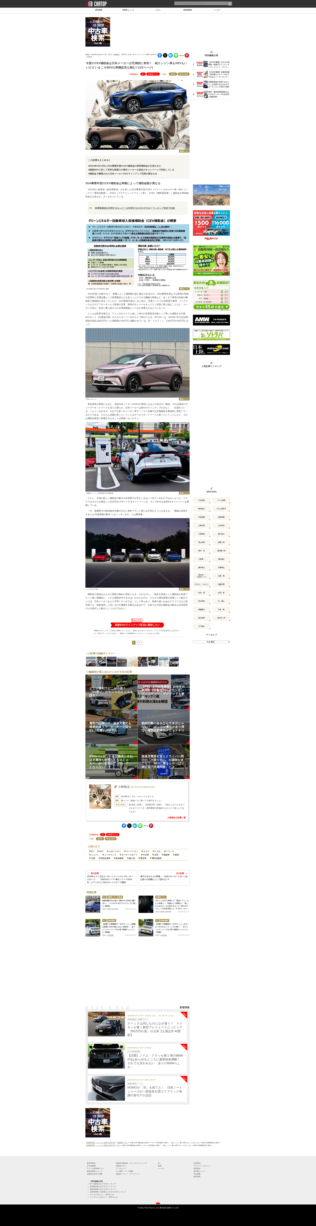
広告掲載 (197, 1174)
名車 (156, 855)
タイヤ (146, 851)
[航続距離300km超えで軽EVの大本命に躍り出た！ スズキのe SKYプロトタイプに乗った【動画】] (92, 904)
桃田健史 (221, 559)
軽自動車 (120, 858)
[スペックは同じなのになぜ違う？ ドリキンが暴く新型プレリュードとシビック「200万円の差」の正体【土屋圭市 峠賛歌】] (106, 1024)
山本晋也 (221, 525)
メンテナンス (110, 855)
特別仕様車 (105, 858)
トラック (170, 851)
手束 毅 (221, 609)
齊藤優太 (201, 609)
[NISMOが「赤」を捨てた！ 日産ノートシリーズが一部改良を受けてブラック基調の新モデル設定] (106, 1088)
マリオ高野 (221, 500)
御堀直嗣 (221, 517)
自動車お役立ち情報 (94, 1174)
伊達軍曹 (201, 517)
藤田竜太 (201, 567)
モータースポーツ (130, 855)
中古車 (146, 855)
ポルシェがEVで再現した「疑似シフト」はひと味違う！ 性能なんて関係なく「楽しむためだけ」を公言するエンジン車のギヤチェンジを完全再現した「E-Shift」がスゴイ (172, 905)
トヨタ (158, 851)
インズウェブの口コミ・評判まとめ (104, 1197)
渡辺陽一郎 (221, 551)
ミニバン (95, 855)
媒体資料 (197, 1176)
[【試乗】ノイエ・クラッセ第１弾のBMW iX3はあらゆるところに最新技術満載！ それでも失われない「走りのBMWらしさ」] (106, 1056)
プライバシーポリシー (202, 1166)
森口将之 (221, 534)
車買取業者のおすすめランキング (103, 1186)
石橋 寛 (221, 576)
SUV (101, 851)
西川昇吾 (201, 601)
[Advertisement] (137, 974)
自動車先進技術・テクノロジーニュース (131, 1163)
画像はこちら (184, 151)
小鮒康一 (201, 559)
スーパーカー (132, 851)
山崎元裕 (201, 525)
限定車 (143, 858)
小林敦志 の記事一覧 (176, 817)
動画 (120, 897)
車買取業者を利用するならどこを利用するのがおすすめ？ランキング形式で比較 (135, 208)
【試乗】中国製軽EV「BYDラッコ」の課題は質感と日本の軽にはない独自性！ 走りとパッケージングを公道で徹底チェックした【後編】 (119, 928)
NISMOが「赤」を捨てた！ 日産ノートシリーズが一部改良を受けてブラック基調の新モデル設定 (154, 1091)
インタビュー (121, 1168)
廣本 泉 (201, 551)
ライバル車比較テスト (95, 1168)
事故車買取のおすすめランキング (103, 1189)
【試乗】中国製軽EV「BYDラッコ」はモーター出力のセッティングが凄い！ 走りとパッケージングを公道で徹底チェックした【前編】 (172, 928)
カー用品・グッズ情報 (124, 1171)
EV (143, 74)
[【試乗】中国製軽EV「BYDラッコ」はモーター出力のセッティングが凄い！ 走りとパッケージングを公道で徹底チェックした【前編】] (145, 927)
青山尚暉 (201, 542)
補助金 (173, 74)
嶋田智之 (201, 509)
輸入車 (132, 858)
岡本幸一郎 (221, 618)
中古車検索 (91, 1166)
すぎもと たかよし (201, 584)
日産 (93, 858)
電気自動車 (183, 74)
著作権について (200, 1171)
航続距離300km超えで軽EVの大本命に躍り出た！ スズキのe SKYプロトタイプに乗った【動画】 (119, 903)
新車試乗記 (111, 920)
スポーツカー (115, 851)
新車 (177, 855)
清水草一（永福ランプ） (201, 576)
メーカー (161, 1168)
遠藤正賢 (221, 584)
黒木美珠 (201, 618)
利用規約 (197, 1168)
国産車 (167, 855)
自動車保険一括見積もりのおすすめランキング (108, 1192)
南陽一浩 (221, 542)
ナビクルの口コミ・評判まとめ (102, 1194)
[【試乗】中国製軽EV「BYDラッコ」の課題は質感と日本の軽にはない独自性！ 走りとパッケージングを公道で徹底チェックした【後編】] (92, 927)
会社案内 (197, 1163)
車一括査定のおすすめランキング (103, 1184)
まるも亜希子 (221, 509)
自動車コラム (153, 74)
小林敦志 (116, 54)
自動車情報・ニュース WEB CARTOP (100, 1143)
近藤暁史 (221, 567)
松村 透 (201, 593)
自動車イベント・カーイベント (128, 1174)
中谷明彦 (110, 935)
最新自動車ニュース (135, 1084)
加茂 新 (221, 593)
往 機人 (221, 601)
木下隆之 (201, 626)
